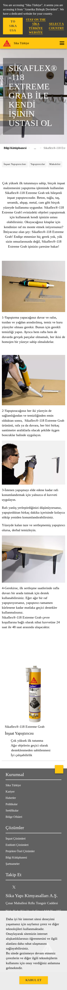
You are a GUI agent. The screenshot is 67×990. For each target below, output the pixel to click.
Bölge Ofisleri (14, 816)
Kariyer (10, 791)
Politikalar (11, 804)
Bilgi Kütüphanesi (16, 857)
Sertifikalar (12, 810)
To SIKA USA (13, 26)
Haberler (11, 797)
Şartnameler (13, 863)
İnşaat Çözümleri (15, 838)
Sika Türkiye (13, 785)
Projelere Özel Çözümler (20, 851)
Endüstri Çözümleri (17, 844)
